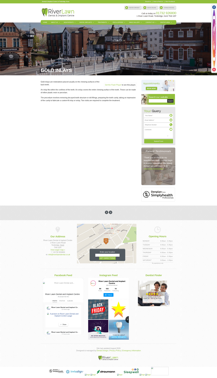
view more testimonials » (154, 169)
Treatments (102, 22)
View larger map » (58, 250)
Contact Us (150, 22)
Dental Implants (85, 22)
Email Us (148, 1)
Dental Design (102, 351)
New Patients (69, 22)
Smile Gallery (134, 22)
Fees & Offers (118, 22)
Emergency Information (131, 351)
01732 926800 (166, 13)
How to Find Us (158, 1)
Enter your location (107, 252)
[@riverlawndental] (93, 283)
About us (54, 22)
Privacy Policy (115, 351)
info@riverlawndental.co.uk (59, 255)
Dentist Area (165, 22)
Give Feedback (170, 1)
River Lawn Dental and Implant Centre (62, 294)
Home (45, 22)
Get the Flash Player (113, 85)
